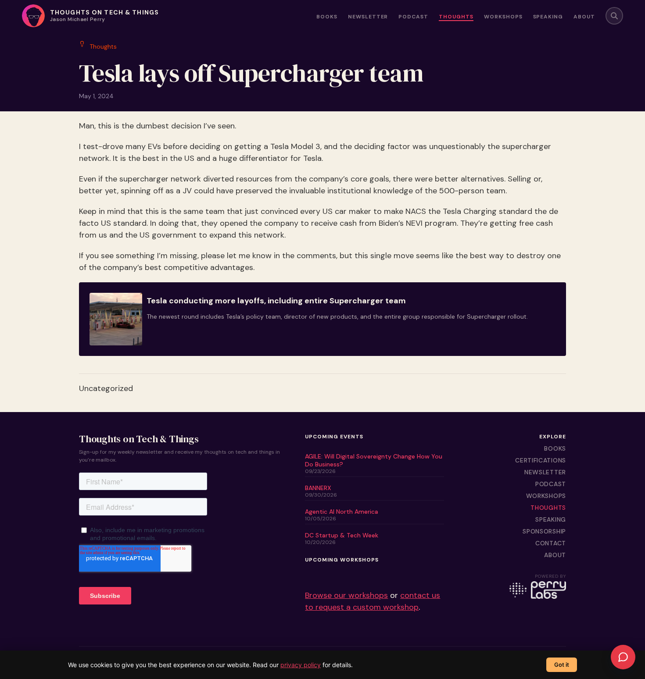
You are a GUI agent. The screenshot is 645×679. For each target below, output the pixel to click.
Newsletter (368, 17)
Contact (550, 543)
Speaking (548, 17)
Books (326, 17)
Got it (561, 664)
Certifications (540, 460)
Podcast (413, 17)
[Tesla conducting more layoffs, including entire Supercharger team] (322, 319)
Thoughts (456, 17)
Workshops (503, 17)
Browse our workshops (346, 595)
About (584, 17)
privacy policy (300, 664)
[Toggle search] (614, 16)
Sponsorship (544, 531)
